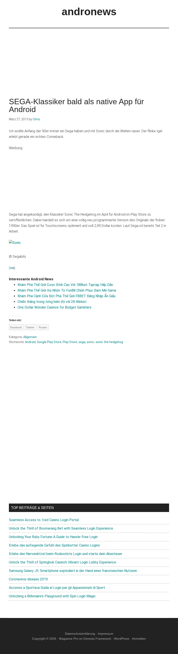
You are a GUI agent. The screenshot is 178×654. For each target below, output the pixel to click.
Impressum (105, 633)
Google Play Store (49, 342)
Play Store (70, 342)
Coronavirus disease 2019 (28, 579)
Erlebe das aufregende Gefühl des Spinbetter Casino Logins (54, 545)
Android (30, 342)
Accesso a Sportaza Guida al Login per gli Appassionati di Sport (57, 588)
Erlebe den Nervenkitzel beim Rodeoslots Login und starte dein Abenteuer (65, 554)
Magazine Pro (68, 638)
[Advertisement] (89, 58)
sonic (90, 342)
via (12, 268)
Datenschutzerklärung (80, 633)
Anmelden (139, 638)
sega (81, 342)
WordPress (121, 638)
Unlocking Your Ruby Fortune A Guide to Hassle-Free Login (53, 537)
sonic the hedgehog (109, 342)
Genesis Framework (97, 638)
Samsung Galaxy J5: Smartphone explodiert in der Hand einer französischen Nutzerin (73, 571)
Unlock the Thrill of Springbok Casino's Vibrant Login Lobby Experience (62, 562)
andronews (89, 11)
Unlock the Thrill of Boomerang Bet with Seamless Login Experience (61, 528)
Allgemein (30, 337)
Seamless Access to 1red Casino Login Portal (44, 520)
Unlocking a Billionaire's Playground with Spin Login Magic (52, 596)
